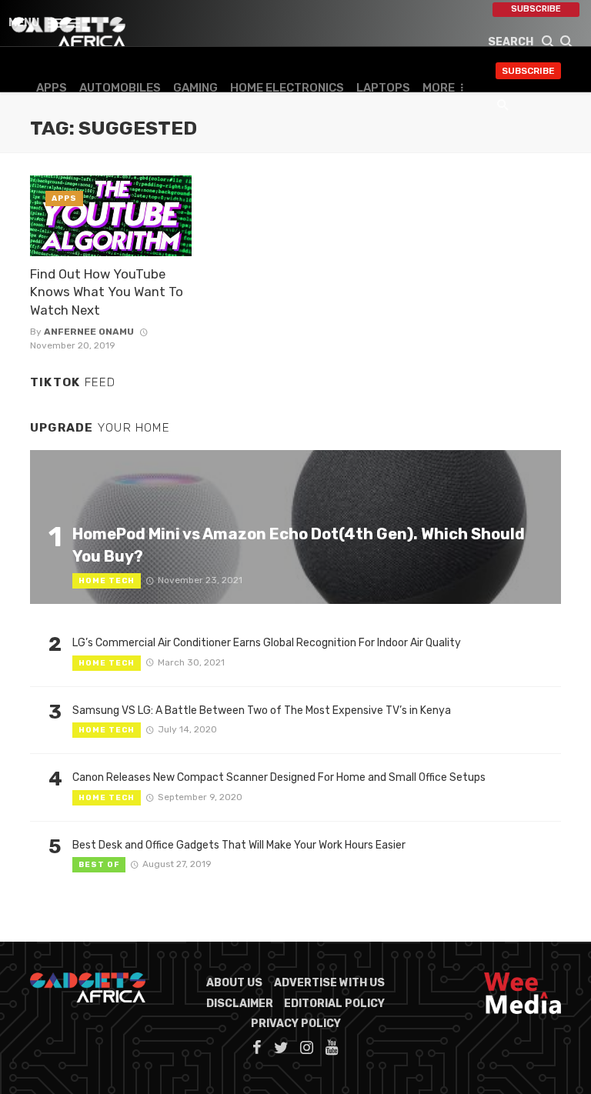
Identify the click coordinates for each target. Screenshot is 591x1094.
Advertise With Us (329, 982)
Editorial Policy (334, 1003)
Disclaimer (239, 1003)
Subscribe (536, 9)
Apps (51, 88)
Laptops (383, 88)
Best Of (98, 864)
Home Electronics (287, 88)
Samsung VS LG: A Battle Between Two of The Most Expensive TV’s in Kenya (261, 710)
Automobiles (120, 88)
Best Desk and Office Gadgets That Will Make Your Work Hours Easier (239, 845)
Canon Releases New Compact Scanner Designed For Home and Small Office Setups (279, 777)
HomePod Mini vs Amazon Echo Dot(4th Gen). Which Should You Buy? (298, 545)
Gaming (195, 88)
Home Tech (106, 580)
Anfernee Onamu (89, 331)
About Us (234, 982)
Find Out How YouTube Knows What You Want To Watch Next (106, 292)
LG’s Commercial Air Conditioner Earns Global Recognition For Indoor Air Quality (266, 642)
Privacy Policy (296, 1023)
